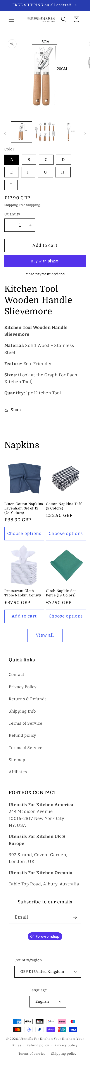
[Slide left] (5, 133)
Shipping (11, 205)
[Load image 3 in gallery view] (68, 132)
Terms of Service (25, 723)
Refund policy (22, 735)
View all (45, 635)
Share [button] (16, 409)
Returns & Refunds (28, 699)
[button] (11, 19)
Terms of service (32, 1054)
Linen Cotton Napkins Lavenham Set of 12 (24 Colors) (23, 508)
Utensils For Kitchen (36, 1039)
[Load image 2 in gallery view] (45, 132)
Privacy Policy (23, 686)
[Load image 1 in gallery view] (21, 132)
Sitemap (17, 759)
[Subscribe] (75, 917)
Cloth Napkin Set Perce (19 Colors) (61, 593)
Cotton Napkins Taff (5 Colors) (64, 506)
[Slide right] (85, 133)
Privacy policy (66, 1045)
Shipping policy (64, 1054)
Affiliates (18, 771)
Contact (16, 674)
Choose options (24, 533)
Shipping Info (22, 711)
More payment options (45, 274)
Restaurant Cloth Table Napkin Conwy (22, 593)
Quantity (12, 214)
